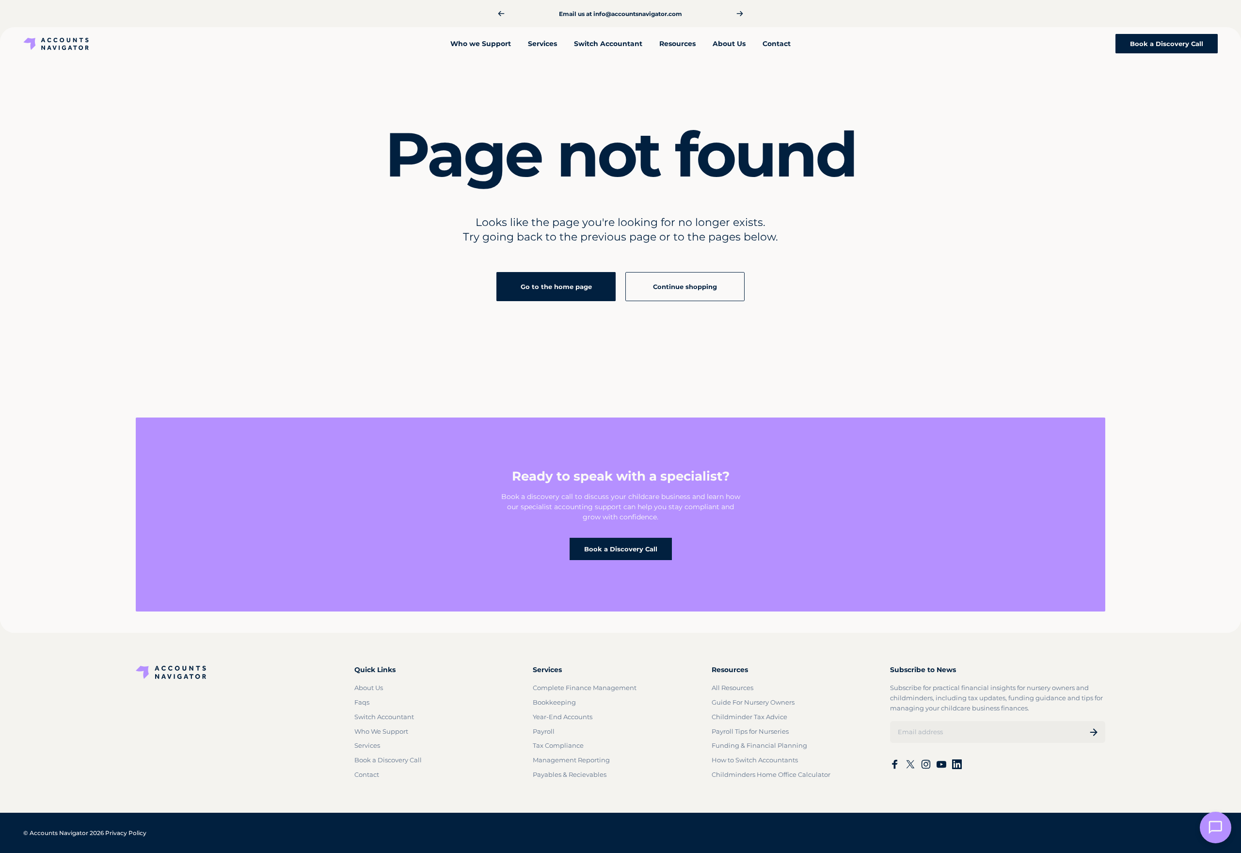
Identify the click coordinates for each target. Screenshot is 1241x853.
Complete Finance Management (584, 688)
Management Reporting (571, 760)
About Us (368, 688)
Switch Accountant (384, 717)
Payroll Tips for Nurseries (750, 731)
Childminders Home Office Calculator (771, 774)
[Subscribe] (1093, 732)
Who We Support (381, 731)
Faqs (361, 702)
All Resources (732, 688)
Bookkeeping (554, 702)
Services (367, 745)
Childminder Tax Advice (749, 717)
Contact (366, 774)
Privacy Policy (125, 833)
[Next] (739, 13)
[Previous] (501, 13)
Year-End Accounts (562, 717)
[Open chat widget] (1215, 827)
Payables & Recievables (569, 774)
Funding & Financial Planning (759, 745)
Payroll (544, 731)
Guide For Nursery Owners (753, 702)
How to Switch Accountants (755, 760)
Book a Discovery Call (620, 549)
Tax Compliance (558, 745)
